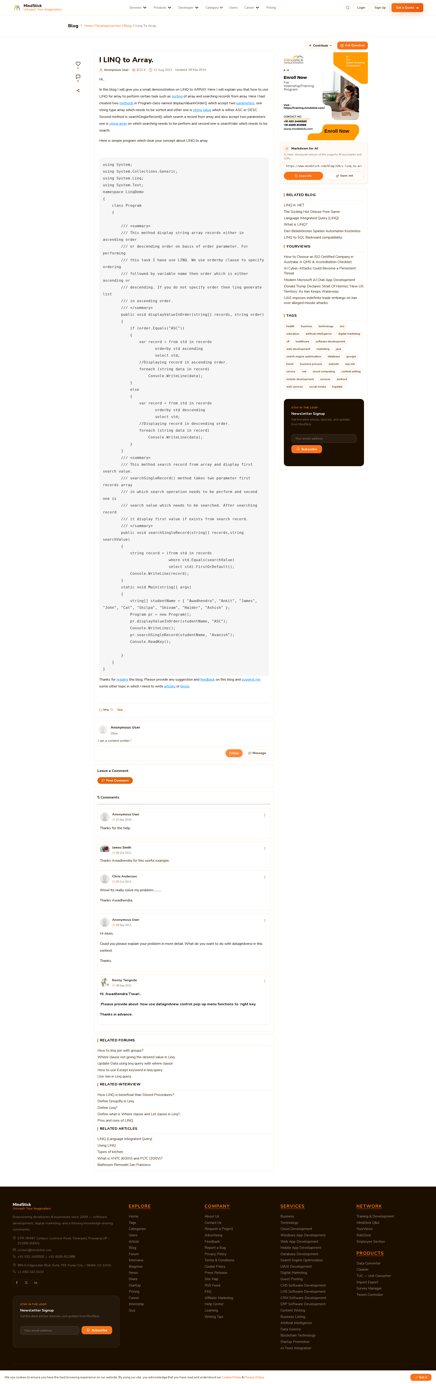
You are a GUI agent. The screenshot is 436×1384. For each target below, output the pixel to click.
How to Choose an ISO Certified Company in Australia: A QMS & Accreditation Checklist (318, 259)
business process (311, 364)
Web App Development (299, 1241)
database (334, 356)
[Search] (348, 8)
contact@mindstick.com (34, 1250)
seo (342, 326)
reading (122, 679)
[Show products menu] (169, 8)
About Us (212, 1216)
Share (133, 1279)
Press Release (216, 1272)
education (292, 334)
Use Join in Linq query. (114, 1076)
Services (135, 7)
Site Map (211, 1279)
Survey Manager (369, 1288)
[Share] (78, 90)
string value (202, 109)
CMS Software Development (303, 1285)
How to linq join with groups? (120, 1050)
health (290, 326)
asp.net (350, 364)
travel (290, 364)
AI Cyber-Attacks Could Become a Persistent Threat (320, 271)
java (338, 349)
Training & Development (375, 1216)
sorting (177, 96)
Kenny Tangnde (124, 980)
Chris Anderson (124, 876)
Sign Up (380, 7)
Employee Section (371, 1241)
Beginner (136, 1266)
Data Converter (369, 1263)
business (306, 326)
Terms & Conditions (219, 1260)
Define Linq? (107, 1107)
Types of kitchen (110, 1151)
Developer (185, 7)
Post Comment (117, 780)
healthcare (302, 341)
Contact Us (213, 1222)
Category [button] (212, 7)
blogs (128, 25)
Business (287, 1216)
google (351, 356)
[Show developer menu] (197, 8)
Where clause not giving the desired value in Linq (136, 1057)
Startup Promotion (295, 1341)
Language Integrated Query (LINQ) (311, 218)
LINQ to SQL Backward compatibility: (313, 237)
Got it (423, 1377)
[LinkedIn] (36, 1283)
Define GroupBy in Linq (115, 1101)
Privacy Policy (215, 1254)
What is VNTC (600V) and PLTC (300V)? (130, 1158)
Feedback (212, 1241)
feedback (207, 679)
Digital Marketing (293, 1272)
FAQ (208, 1291)
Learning (211, 1310)
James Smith (121, 847)
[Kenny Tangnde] (104, 982)
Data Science (290, 1329)
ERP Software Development (303, 1304)
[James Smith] (104, 849)
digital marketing (349, 334)
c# (287, 341)
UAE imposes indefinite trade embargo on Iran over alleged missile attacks (320, 300)
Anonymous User (116, 70)
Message (259, 753)
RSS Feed (212, 1285)
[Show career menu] (257, 8)
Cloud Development (296, 1229)
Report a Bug (215, 1247)
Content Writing (292, 1310)
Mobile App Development (300, 1247)
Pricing (271, 7)
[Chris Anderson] (104, 878)
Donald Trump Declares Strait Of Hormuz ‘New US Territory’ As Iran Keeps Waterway (324, 289)
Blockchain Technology (298, 1335)
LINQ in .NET (294, 205)
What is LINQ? (295, 224)
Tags (132, 1222)
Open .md (346, 175)
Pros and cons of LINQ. (115, 1120)
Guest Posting (291, 1279)
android (342, 379)
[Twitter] (26, 1283)
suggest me (251, 679)
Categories (137, 1229)
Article (134, 1241)
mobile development (300, 379)
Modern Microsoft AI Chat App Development (319, 279)
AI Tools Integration (295, 1348)
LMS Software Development (303, 1291)
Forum (134, 1254)
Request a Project (219, 1229)
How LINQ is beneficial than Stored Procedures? (135, 1094)
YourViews (365, 1229)
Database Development (299, 1254)
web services (294, 386)
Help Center (214, 1304)
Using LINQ (106, 1145)
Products (160, 7)
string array (118, 123)
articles (170, 686)
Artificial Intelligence (296, 1323)
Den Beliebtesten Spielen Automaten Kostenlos (322, 231)
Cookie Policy (215, 1266)
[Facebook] (16, 1283)
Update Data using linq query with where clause (135, 1063)
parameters (245, 103)
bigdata (337, 386)
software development (330, 341)
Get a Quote (405, 7)
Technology (289, 1222)
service (290, 371)
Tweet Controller (370, 1294)
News (133, 1272)
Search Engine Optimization (301, 1260)
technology (326, 326)
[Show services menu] (145, 8)
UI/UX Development (296, 1266)
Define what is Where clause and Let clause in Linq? (138, 1114)
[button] (78, 66)
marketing (323, 349)
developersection (108, 25)
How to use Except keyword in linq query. (130, 1070)
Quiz (132, 1310)
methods (126, 103)
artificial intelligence (319, 334)
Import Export (367, 1282)
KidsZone (364, 1235)
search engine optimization (303, 356)
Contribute (320, 45)
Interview (136, 1260)
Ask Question (355, 45)
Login (361, 7)
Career (249, 7)
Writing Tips (214, 1316)
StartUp (135, 1285)
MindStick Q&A (368, 1222)
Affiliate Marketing (219, 1298)
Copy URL (305, 176)
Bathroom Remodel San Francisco (124, 1164)
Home (134, 1216)
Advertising (213, 1235)
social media (317, 386)
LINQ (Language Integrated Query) (124, 1138)
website (334, 364)
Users (234, 7)
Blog (132, 1247)
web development (298, 349)
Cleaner (363, 1269)
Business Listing (292, 1316)
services (325, 379)
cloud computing (324, 371)
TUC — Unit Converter (374, 1276)
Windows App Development (303, 1235)
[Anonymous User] (104, 816)
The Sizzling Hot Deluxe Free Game (312, 211)
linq (106, 709)
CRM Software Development (303, 1298)
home (88, 25)
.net (304, 371)
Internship (136, 1304)
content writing (351, 371)
